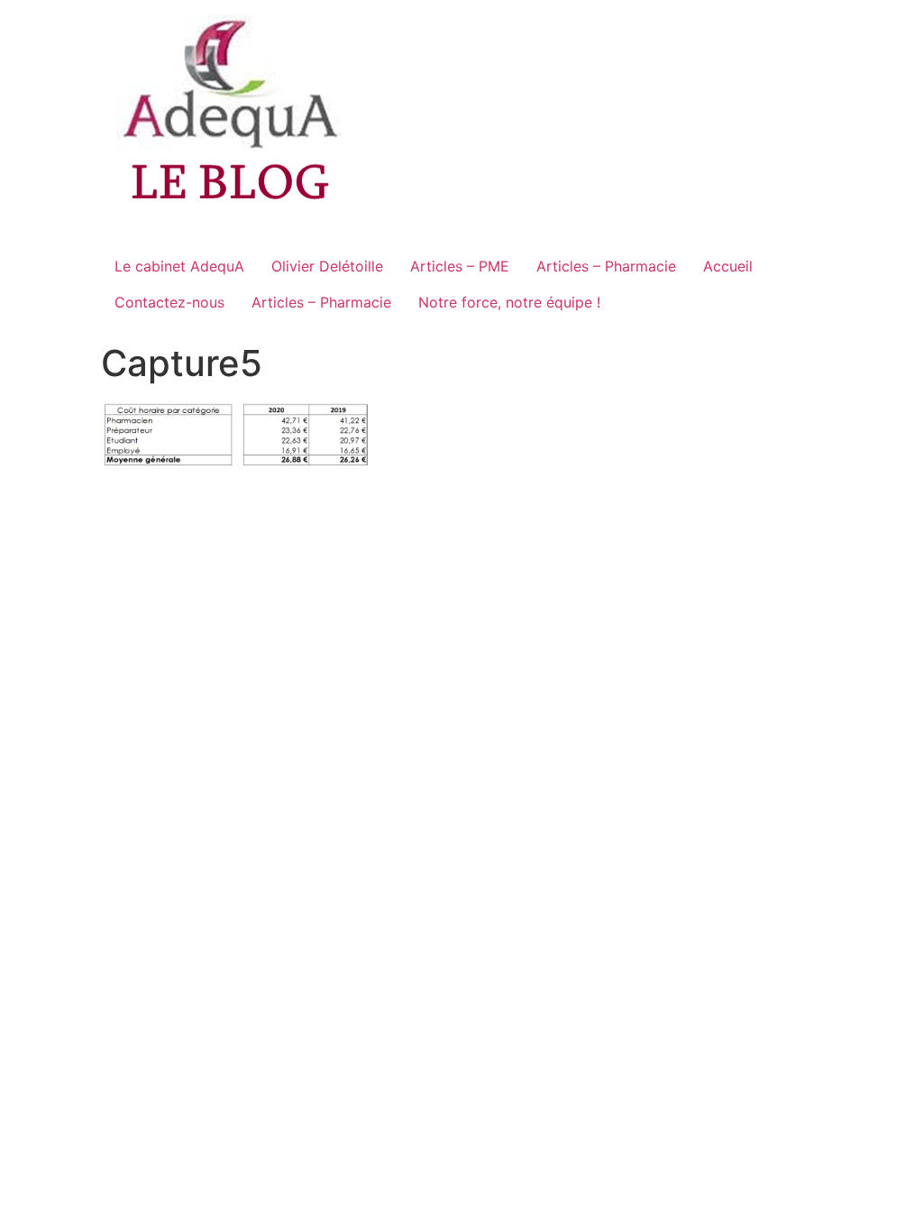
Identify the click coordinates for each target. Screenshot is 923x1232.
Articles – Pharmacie (606, 266)
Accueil (728, 266)
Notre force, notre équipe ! (509, 302)
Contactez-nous (169, 302)
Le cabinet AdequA (179, 266)
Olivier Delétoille (327, 266)
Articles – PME (459, 266)
